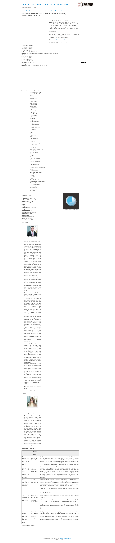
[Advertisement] (49, 17)
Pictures (52, 10)
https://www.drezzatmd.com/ (60, 40)
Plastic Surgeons (30, 10)
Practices (38, 10)
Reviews (57, 10)
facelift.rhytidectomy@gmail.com (66, 538)
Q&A (62, 10)
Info (42, 10)
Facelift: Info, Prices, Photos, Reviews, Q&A (45, 4)
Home (23, 10)
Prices (46, 10)
